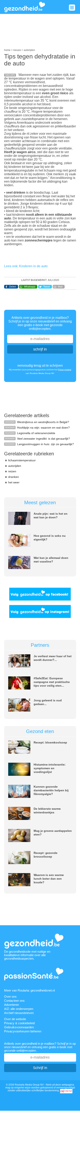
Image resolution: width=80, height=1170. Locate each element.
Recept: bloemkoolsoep (50, 742)
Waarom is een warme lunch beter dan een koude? (49, 878)
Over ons (10, 996)
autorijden (14, 465)
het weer (13, 482)
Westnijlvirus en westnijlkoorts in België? (43, 422)
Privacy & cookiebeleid (19, 1023)
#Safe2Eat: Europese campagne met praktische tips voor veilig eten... (52, 682)
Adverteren (11, 1004)
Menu (72, 7)
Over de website (15, 1019)
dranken (13, 476)
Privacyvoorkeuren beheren (22, 1031)
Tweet (46, 286)
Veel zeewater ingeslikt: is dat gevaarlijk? (43, 438)
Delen (12, 286)
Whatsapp (29, 286)
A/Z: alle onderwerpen (18, 1009)
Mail (60, 286)
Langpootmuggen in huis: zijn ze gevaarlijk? (45, 444)
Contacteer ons (14, 1000)
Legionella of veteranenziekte (36, 433)
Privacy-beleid (64, 369)
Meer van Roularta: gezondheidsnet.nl (29, 990)
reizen (12, 471)
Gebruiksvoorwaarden (19, 1027)
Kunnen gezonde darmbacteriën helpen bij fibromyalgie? (51, 790)
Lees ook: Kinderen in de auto (26, 266)
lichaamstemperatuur (22, 460)
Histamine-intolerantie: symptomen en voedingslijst (50, 768)
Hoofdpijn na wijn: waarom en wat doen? (43, 427)
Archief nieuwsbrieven (19, 1013)
